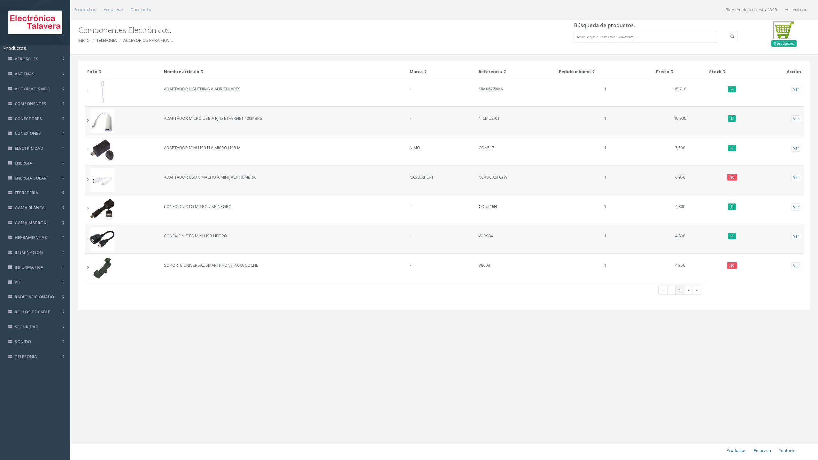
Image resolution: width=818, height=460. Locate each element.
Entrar (799, 9)
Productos (84, 9)
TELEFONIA (106, 40)
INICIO (84, 40)
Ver (796, 89)
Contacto (140, 9)
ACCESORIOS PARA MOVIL (148, 40)
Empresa (113, 9)
